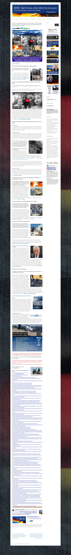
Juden (16, 526)
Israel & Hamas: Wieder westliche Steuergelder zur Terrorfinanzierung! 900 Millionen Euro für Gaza (52, 120)
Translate (55, 32)
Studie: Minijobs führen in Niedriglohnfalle (53, 138)
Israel (34, 524)
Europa (28, 524)
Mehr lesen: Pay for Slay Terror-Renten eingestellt (20, 243)
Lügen (21, 526)
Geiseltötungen (35, 525)
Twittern (28, 521)
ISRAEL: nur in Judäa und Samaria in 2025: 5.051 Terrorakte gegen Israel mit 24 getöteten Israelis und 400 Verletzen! (52, 123)
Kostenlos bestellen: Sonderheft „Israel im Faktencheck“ (21, 295)
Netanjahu (25, 526)
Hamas (39, 525)
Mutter (23, 526)
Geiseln (32, 525)
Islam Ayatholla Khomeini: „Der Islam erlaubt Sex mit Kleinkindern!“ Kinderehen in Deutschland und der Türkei (53, 156)
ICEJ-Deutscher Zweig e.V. (16, 313)
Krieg (35, 524)
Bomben (28, 525)
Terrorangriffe (33, 526)
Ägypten (21, 525)
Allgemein (25, 524)
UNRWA (36, 526)
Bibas (26, 525)
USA (39, 524)
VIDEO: (13, 366)
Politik (37, 524)
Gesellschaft (31, 524)
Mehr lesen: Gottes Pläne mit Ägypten (29, 293)
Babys (24, 525)
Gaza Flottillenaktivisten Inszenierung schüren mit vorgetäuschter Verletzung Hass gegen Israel (52, 129)
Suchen (48, 23)
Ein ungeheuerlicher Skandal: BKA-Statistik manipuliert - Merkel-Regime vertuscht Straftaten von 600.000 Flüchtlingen (53, 142)
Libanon (18, 526)
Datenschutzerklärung (15, 543)
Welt (40, 524)
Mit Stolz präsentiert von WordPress (24, 543)
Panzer (30, 526)
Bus (30, 525)
